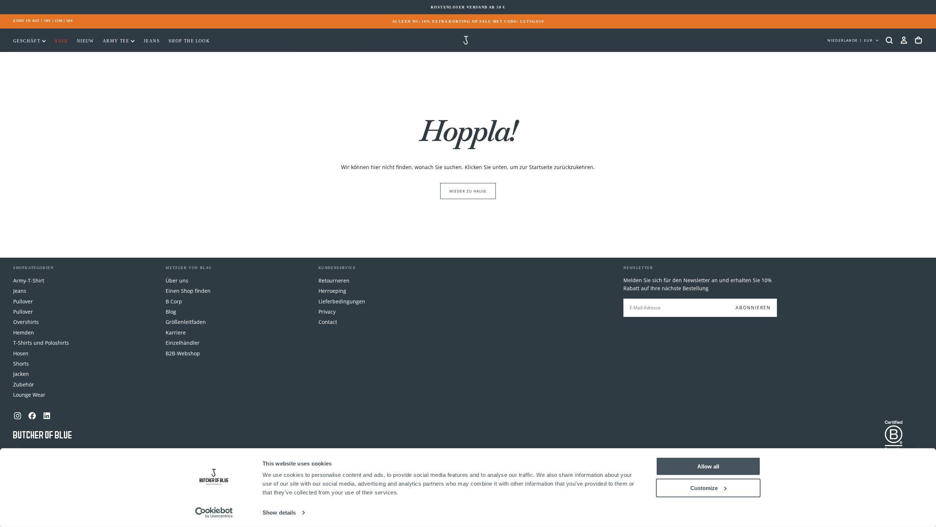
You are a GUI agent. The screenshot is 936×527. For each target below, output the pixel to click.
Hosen (21, 353)
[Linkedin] (46, 415)
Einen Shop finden (188, 290)
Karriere (176, 332)
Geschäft (26, 41)
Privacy (327, 311)
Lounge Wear (29, 394)
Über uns (177, 280)
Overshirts (26, 321)
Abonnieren (753, 307)
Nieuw (85, 41)
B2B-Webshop (183, 353)
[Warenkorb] (918, 40)
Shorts (21, 363)
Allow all (708, 466)
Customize (704, 488)
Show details (279, 512)
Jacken (21, 373)
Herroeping (332, 290)
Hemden (23, 332)
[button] (889, 40)
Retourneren (334, 280)
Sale (61, 41)
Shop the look (189, 41)
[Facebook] (32, 415)
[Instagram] (17, 415)
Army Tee (116, 41)
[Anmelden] (903, 40)
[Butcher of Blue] (42, 435)
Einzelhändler (183, 342)
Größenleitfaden (186, 321)
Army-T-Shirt (28, 280)
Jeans (152, 41)
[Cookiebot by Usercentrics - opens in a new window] (214, 512)
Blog (171, 311)
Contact (327, 321)
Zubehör (23, 384)
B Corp (174, 301)
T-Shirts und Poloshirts (41, 342)
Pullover (23, 301)
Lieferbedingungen (341, 301)
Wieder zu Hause (468, 191)
